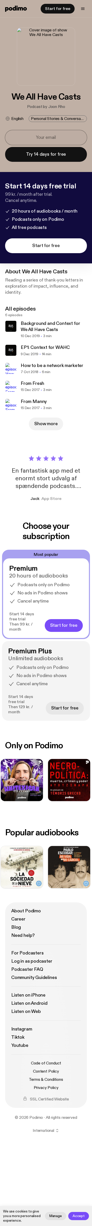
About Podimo (26, 911)
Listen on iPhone (28, 995)
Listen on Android (29, 1003)
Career (18, 919)
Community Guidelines (34, 977)
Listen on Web (26, 1011)
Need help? (23, 935)
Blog (16, 927)
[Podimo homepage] (16, 8)
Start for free (57, 8)
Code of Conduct (46, 1063)
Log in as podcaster (31, 961)
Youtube (19, 1045)
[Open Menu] (83, 9)
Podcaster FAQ (27, 969)
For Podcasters (27, 953)
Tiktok (18, 1037)
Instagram (21, 1029)
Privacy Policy (46, 1087)
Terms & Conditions (46, 1079)
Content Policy (46, 1071)
